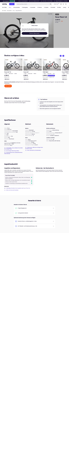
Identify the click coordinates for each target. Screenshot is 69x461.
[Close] (35, 0)
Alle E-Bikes (4, 10)
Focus (14, 10)
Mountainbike (9, 10)
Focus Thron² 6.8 (19, 10)
